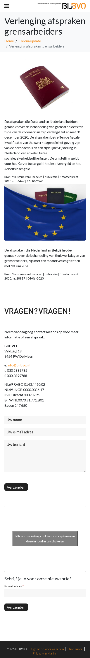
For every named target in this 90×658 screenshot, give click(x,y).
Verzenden (16, 487)
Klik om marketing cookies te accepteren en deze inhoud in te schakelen (45, 538)
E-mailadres (14, 586)
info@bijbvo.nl (18, 365)
